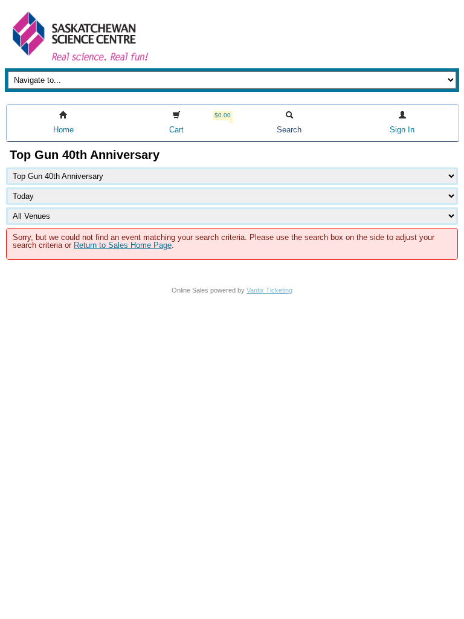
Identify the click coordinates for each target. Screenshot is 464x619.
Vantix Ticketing (269, 290)
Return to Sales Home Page (123, 245)
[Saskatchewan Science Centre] (79, 62)
